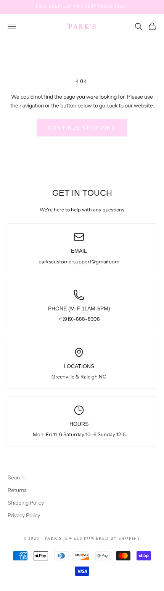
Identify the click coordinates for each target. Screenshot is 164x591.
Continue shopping (82, 128)
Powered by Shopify (112, 538)
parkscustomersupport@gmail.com (79, 261)
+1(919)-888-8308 (79, 319)
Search (16, 477)
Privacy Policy (24, 515)
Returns (17, 490)
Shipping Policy (26, 502)
